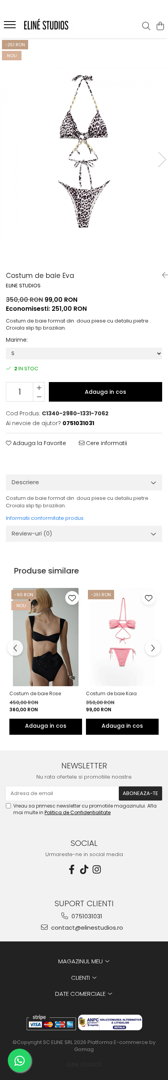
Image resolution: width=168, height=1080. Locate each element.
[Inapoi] (162, 275)
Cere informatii (105, 443)
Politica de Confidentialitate (78, 812)
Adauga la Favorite (38, 443)
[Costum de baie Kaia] (122, 637)
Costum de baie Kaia (111, 693)
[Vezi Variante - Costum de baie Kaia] (122, 727)
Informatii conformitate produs (45, 518)
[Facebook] (71, 869)
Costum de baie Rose (35, 693)
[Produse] (11, 27)
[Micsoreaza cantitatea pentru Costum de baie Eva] (39, 396)
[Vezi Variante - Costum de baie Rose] (45, 727)
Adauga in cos (105, 392)
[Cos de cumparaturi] (160, 26)
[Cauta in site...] (146, 26)
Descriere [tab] (25, 482)
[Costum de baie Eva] (84, 151)
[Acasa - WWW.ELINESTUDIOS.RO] (51, 26)
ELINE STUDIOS (23, 285)
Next (161, 159)
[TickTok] (84, 869)
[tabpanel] (84, 151)
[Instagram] (96, 869)
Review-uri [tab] (32, 533)
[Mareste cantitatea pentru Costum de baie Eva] (39, 387)
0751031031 (86, 916)
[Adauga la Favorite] (72, 598)
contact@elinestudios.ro (86, 927)
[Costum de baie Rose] (45, 637)
